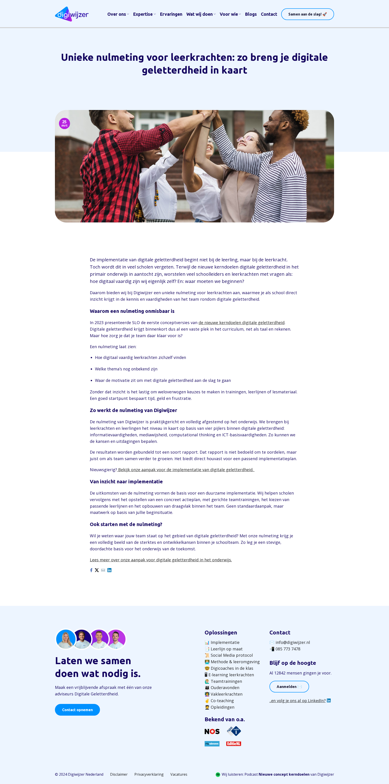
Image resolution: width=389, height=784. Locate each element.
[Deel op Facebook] (91, 570)
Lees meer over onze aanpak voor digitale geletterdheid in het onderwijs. (161, 559)
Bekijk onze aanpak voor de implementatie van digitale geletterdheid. (186, 469)
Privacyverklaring (149, 774)
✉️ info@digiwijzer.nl (289, 642)
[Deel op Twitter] (97, 570)
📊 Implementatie (222, 642)
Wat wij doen (199, 14)
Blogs (251, 14)
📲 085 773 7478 (284, 649)
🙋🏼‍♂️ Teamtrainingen (223, 681)
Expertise (143, 14)
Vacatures (178, 774)
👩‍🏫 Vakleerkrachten (223, 694)
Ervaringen (171, 14)
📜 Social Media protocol (229, 655)
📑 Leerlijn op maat (224, 649)
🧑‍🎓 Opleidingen (219, 707)
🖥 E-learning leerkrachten (229, 674)
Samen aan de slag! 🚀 (307, 14)
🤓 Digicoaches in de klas (229, 668)
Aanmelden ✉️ (289, 687)
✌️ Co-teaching (219, 700)
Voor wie (229, 14)
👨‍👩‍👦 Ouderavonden (222, 687)
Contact (269, 14)
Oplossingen (221, 632)
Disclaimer (119, 774)
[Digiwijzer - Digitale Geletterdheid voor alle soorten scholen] (72, 14)
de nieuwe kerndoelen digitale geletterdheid (242, 322)
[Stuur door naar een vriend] (103, 570)
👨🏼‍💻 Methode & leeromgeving (232, 661)
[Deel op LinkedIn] (109, 570)
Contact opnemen (77, 710)
